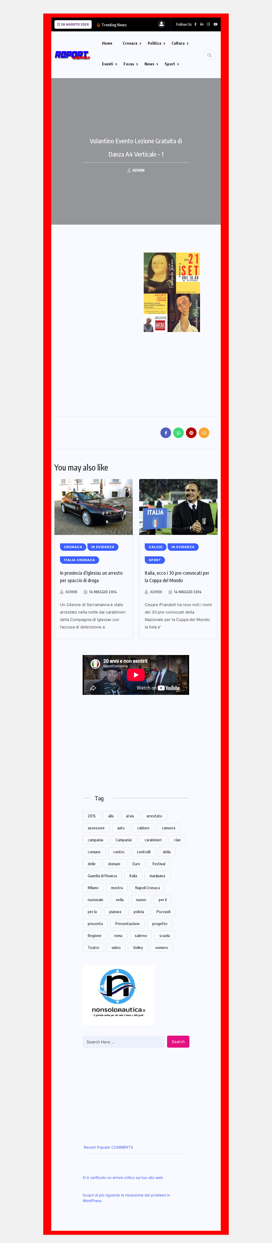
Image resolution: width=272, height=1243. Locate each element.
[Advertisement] (99, 283)
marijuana (157, 875)
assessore (96, 827)
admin (71, 592)
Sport (170, 63)
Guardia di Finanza (102, 875)
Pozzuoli (163, 911)
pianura (115, 911)
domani (114, 863)
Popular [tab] (103, 1147)
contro (118, 851)
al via (130, 815)
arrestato (154, 815)
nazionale (95, 899)
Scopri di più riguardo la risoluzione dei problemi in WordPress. (126, 1198)
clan (177, 839)
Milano (93, 887)
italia (133, 875)
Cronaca (130, 43)
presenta (95, 923)
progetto (159, 923)
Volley (138, 947)
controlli (143, 851)
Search (178, 1041)
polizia (139, 911)
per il (163, 899)
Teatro (93, 947)
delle (92, 863)
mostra (117, 887)
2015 (92, 815)
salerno (141, 935)
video (116, 947)
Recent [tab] (89, 1147)
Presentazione (127, 923)
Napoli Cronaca (147, 887)
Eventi (107, 63)
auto (121, 827)
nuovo (141, 899)
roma (118, 935)
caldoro (143, 827)
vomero (161, 947)
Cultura (178, 43)
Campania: (124, 839)
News (149, 63)
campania (95, 839)
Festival (158, 863)
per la (92, 911)
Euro (136, 863)
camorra (168, 827)
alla (110, 815)
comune (94, 851)
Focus (129, 63)
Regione (94, 935)
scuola (164, 935)
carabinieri (153, 839)
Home (107, 43)
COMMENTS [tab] (121, 1147)
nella (120, 899)
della (167, 851)
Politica (154, 43)
